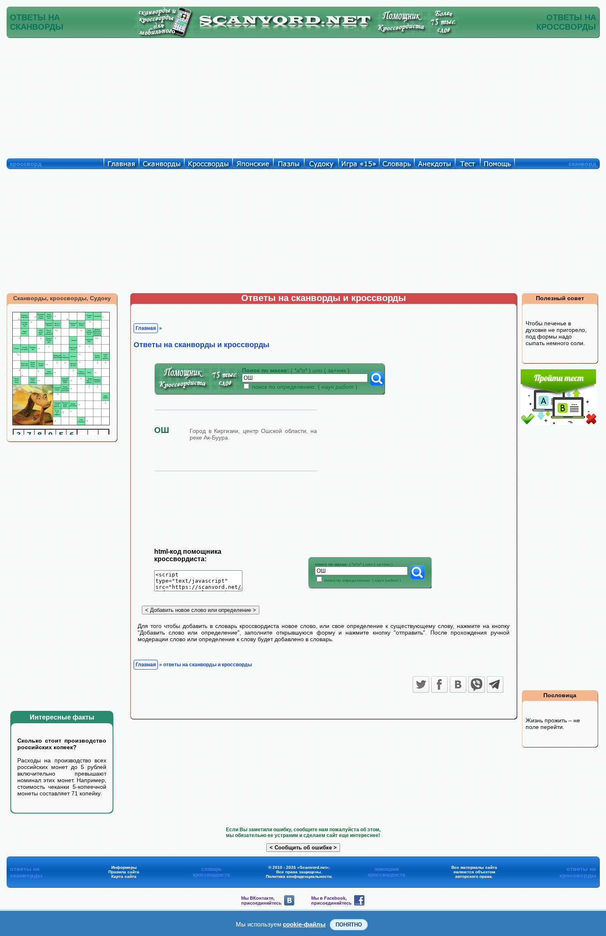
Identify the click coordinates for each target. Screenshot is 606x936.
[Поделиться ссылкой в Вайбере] (476, 684)
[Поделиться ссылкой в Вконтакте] (458, 684)
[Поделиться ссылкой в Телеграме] (495, 684)
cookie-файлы (304, 924)
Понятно (349, 925)
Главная (146, 328)
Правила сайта (123, 872)
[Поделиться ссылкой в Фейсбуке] (439, 684)
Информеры (124, 867)
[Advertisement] (303, 96)
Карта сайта (123, 876)
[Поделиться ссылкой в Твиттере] (421, 684)
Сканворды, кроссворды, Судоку (62, 298)
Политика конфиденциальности (298, 876)
